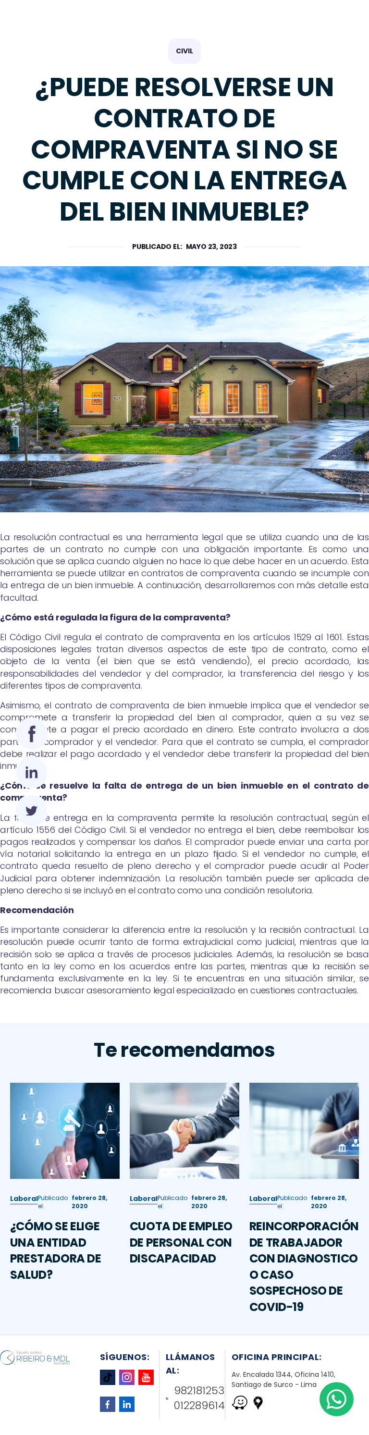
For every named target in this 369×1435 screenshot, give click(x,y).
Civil (184, 51)
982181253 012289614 (199, 1398)
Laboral (24, 1198)
